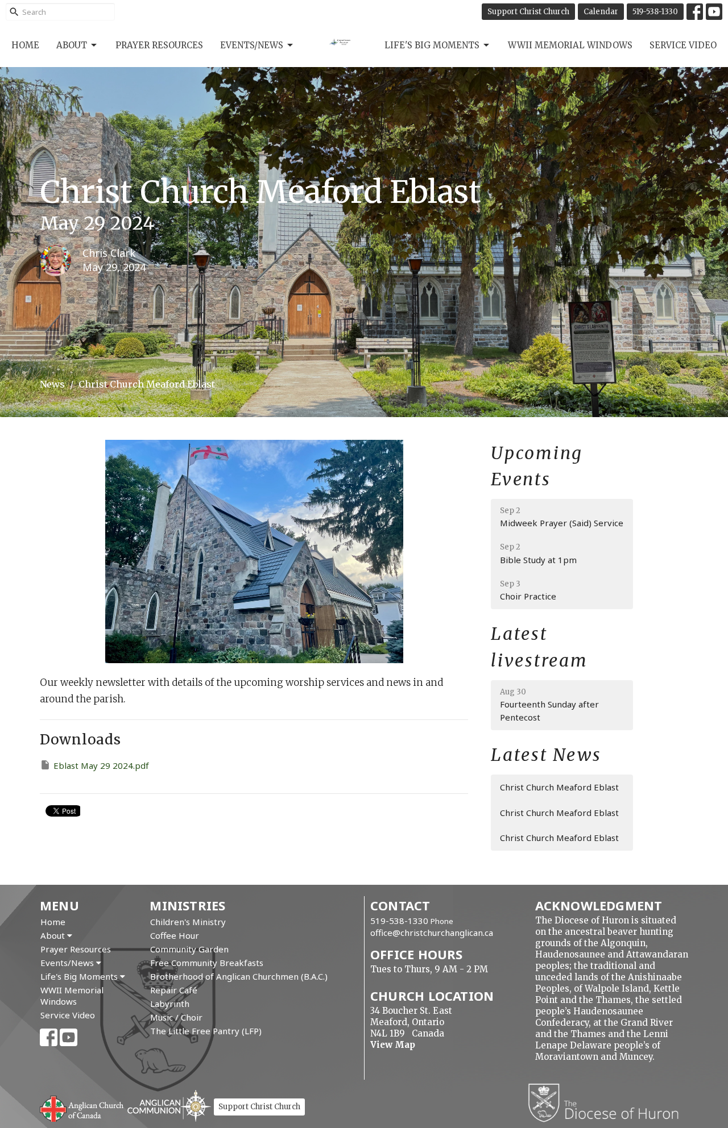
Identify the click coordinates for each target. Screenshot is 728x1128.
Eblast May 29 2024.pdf (101, 765)
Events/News (251, 45)
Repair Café (173, 990)
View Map (392, 1044)
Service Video (683, 45)
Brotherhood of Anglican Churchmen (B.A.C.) (239, 976)
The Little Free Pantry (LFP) (206, 1031)
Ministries (187, 905)
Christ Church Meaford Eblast (559, 787)
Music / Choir (176, 1017)
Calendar (601, 11)
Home (25, 45)
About (71, 45)
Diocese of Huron (608, 1102)
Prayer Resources (159, 45)
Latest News (546, 754)
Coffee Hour (174, 935)
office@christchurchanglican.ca (431, 932)
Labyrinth (169, 1003)
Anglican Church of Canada (82, 1107)
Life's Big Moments (431, 45)
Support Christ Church (528, 11)
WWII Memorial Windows (570, 45)
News (52, 384)
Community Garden (189, 949)
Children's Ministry (188, 921)
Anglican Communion (169, 1105)
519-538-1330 (655, 11)
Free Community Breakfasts (206, 962)
